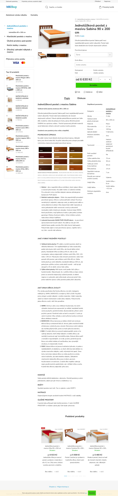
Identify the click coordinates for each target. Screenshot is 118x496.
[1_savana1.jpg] (60, 168)
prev (39, 451)
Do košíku (93, 85)
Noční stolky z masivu (16, 45)
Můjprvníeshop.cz (63, 487)
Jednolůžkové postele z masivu (17, 27)
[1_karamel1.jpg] (60, 155)
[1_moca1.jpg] (76, 162)
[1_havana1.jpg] (76, 149)
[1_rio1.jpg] (45, 168)
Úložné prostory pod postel (19, 41)
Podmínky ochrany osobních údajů (32, 1)
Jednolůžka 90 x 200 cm (17, 32)
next (110, 451)
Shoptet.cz (52, 487)
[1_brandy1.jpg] (60, 149)
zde (86, 493)
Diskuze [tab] (81, 98)
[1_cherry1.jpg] (45, 155)
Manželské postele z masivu (19, 36)
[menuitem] (16, 15)
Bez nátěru (48, 472)
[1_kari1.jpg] (76, 155)
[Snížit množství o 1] (100, 79)
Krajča (82, 36)
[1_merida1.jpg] (60, 162)
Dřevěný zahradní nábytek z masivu (19, 50)
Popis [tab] (67, 98)
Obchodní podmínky (12, 1)
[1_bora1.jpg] (45, 149)
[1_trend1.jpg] (76, 168)
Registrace (107, 1)
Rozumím (92, 493)
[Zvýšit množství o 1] (109, 79)
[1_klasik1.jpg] (45, 162)
